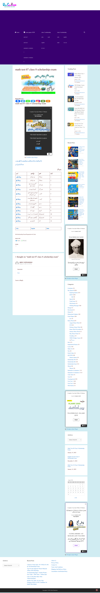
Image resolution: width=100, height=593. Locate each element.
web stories (73, 303)
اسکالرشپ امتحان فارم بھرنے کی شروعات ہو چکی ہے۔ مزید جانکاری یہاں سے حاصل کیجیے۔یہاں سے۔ (28, 161)
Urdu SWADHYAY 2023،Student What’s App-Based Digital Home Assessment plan (79, 112)
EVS (71, 325)
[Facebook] (17, 101)
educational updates (73, 314)
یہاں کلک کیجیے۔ (18, 177)
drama (69, 312)
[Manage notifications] (97, 590)
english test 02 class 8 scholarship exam (73, 457)
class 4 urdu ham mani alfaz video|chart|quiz (82, 186)
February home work (75, 327)
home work (71, 321)
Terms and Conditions (57, 567)
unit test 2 (26, 42)
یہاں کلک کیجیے (18, 181)
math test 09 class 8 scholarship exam (76, 449)
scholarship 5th (71, 360)
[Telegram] (33, 101)
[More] (48, 101)
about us (53, 561)
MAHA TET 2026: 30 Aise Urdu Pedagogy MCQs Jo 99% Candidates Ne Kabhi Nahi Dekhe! (81, 200)
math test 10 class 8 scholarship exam (76, 465)
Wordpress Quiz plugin (72, 278)
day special (71, 290)
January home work (75, 331)
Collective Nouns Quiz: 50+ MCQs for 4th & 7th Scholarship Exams (82, 149)
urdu (42, 37)
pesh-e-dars (71, 353)
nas (69, 351)
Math (48, 228)
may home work (74, 334)
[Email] (43, 101)
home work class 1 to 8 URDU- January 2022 (79, 75)
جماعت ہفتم (72, 340)
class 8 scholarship (61, 32)
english (42, 42)
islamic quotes (73, 357)
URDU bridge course (75, 338)
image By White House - (76, 259)
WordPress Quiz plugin (32, 157)
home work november (75, 329)
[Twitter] (22, 101)
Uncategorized (71, 379)
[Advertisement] (50, 20)
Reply (18, 273)
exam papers (71, 316)
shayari (71, 368)
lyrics (69, 347)
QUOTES (70, 355)
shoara (69, 366)
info (69, 342)
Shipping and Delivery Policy (58, 569)
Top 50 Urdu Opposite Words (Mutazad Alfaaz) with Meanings (81, 162)
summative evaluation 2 (28, 59)
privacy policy (55, 563)
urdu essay (72, 301)
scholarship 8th (71, 362)
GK (72, 297)
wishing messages (74, 306)
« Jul (75, 498)
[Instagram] (38, 101)
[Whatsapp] (28, 101)
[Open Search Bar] (84, 32)
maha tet (70, 349)
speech (71, 299)
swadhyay (72, 336)
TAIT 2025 (70, 375)
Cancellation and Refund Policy (59, 571)
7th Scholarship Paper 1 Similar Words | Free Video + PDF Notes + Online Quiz (81, 175)
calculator (70, 288)
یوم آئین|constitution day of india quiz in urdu (79, 98)
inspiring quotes (74, 293)
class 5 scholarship (46, 32)
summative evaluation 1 (28, 50)
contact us (54, 565)
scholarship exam (72, 364)
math (49, 37)
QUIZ (71, 295)
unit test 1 (26, 37)
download (70, 310)
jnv (70, 318)
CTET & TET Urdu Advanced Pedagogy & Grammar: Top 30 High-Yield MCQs (81, 212)
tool (69, 377)
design (69, 308)
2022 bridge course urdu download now (79, 87)
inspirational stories (73, 344)
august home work (75, 323)
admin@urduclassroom (80, 81)
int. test (42, 48)
